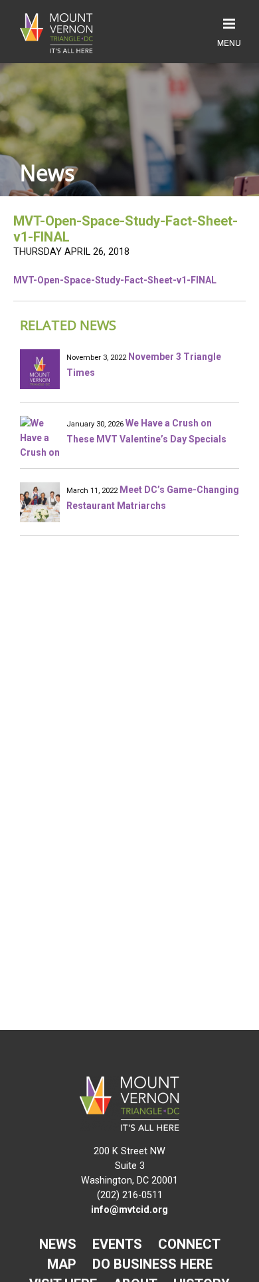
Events (117, 1244)
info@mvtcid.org (129, 1209)
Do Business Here (152, 1264)
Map (61, 1264)
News (57, 1244)
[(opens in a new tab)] (40, 502)
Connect (189, 1244)
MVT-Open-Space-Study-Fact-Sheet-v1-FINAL (114, 280)
